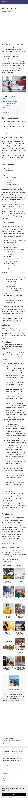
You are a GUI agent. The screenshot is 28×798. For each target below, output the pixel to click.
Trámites (5, 781)
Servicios (5, 765)
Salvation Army (8, 738)
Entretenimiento (7, 773)
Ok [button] (14, 794)
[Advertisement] (14, 29)
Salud (4, 775)
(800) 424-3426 (10, 124)
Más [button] (17, 790)
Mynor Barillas (14, 689)
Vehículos (5, 768)
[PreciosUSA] (8, 2)
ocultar (13, 96)
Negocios (5, 778)
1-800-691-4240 (12, 333)
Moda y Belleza (7, 770)
